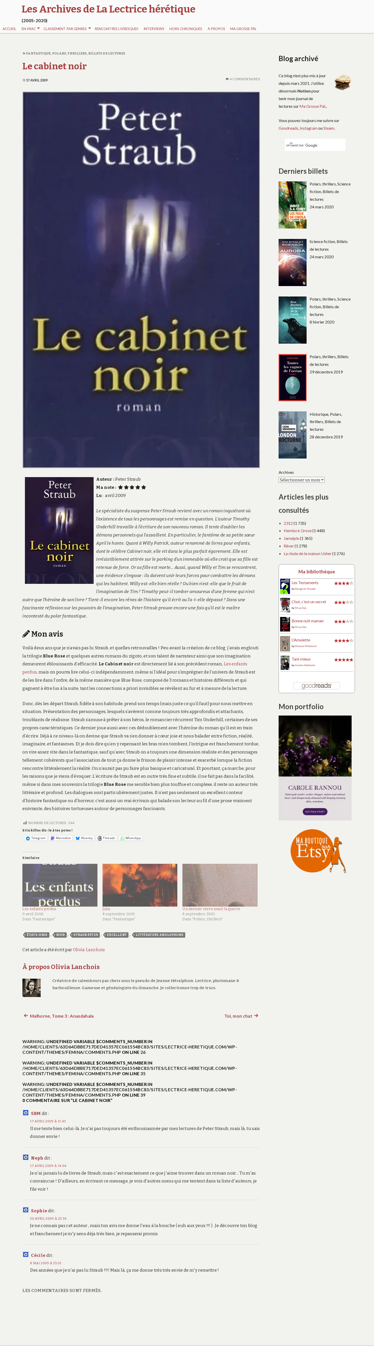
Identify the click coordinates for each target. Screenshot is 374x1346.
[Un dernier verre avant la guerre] (219, 885)
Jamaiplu (291, 538)
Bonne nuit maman (308, 620)
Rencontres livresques (116, 29)
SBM (36, 1113)
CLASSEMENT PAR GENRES (65, 29)
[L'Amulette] (285, 643)
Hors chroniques (185, 29)
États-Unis (37, 935)
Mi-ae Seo (300, 607)
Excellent (117, 935)
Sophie (39, 1211)
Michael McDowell (306, 646)
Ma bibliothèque (316, 571)
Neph (37, 1158)
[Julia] (140, 885)
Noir (60, 935)
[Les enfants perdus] (59, 885)
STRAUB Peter (86, 935)
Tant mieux (301, 658)
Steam (328, 128)
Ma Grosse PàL (243, 29)
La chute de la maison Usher (308, 553)
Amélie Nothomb (305, 665)
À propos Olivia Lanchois (61, 967)
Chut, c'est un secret (309, 601)
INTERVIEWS (153, 29)
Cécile (38, 1255)
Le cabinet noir (54, 66)
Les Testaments (305, 582)
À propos (216, 29)
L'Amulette (301, 639)
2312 (288, 523)
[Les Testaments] (285, 586)
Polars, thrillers (69, 53)
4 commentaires (245, 79)
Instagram (309, 128)
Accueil (9, 29)
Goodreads (288, 128)
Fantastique (38, 53)
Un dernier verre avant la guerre (211, 909)
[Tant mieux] (285, 662)
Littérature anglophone (159, 935)
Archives (286, 472)
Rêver (289, 545)
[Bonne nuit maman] (285, 623)
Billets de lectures (106, 53)
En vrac (29, 29)
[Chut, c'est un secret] (285, 604)
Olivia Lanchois (89, 949)
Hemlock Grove (298, 530)
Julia (106, 909)
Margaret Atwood (305, 588)
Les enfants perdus (39, 909)
